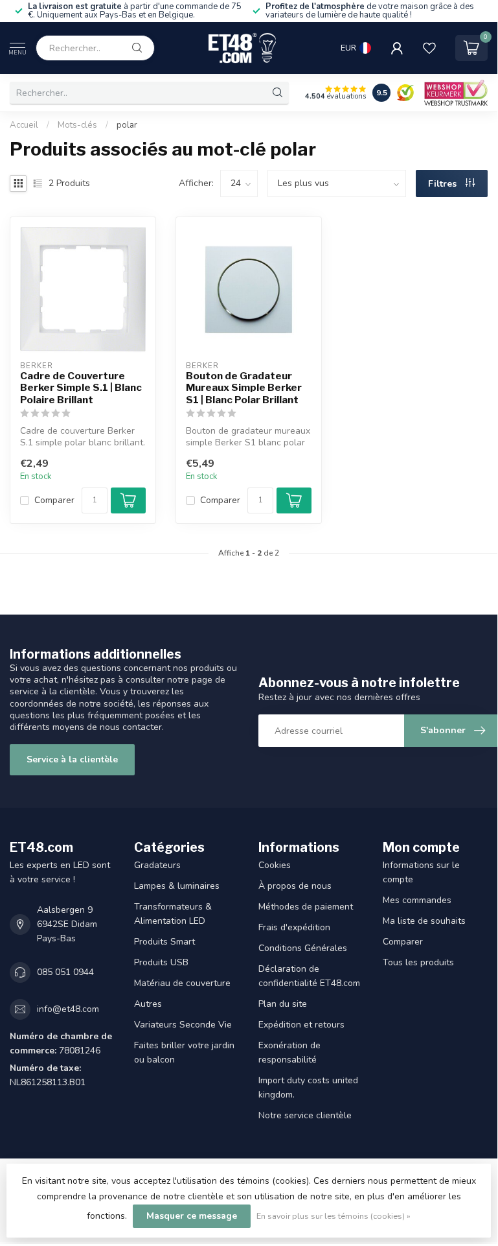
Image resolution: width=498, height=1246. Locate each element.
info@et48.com (68, 1009)
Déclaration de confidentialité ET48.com (309, 976)
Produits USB (161, 962)
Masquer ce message (191, 1216)
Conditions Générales (302, 948)
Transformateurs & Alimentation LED (173, 913)
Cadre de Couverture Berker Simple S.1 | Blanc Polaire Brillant (81, 388)
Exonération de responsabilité (289, 1052)
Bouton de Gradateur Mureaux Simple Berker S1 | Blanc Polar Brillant (244, 388)
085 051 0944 (65, 972)
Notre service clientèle (305, 1115)
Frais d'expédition (294, 927)
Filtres (443, 184)
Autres (148, 1004)
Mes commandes (417, 900)
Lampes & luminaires (177, 886)
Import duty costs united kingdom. (308, 1087)
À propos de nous (295, 886)
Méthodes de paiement (305, 906)
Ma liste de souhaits (424, 921)
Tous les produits (418, 962)
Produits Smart (164, 941)
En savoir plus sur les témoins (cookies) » (333, 1215)
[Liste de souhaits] (429, 48)
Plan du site (282, 1004)
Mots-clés (77, 125)
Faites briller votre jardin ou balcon (184, 1052)
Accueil (24, 125)
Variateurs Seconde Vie (183, 1024)
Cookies (274, 865)
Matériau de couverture (182, 983)
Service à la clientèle (72, 759)
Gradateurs (157, 865)
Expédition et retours (301, 1024)
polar (127, 125)
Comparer (54, 500)
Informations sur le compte (421, 872)
